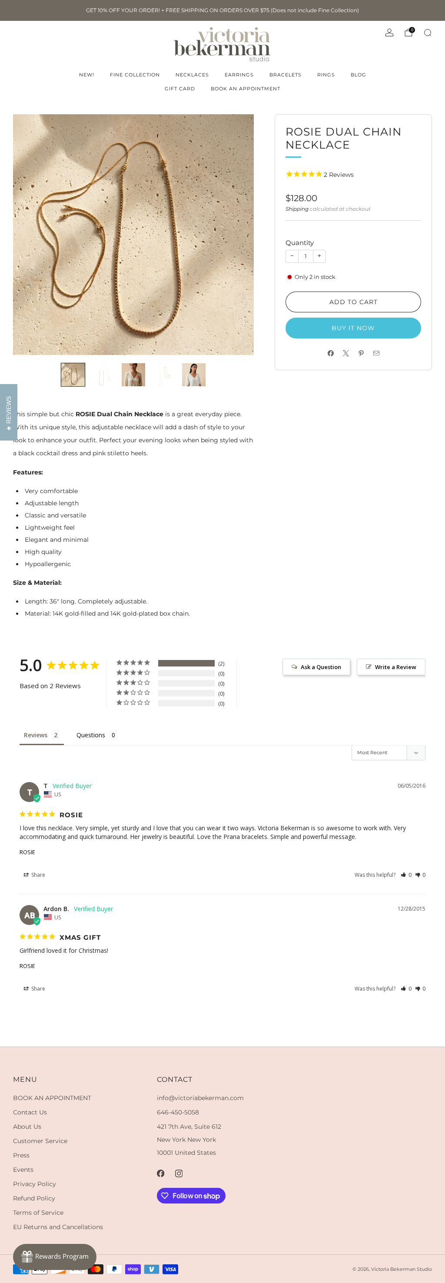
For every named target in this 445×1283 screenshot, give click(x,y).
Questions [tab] (90, 735)
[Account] (389, 32)
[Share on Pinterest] (360, 353)
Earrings (239, 75)
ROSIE (27, 852)
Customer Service (40, 1141)
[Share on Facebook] (330, 353)
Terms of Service (38, 1213)
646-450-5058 (178, 1112)
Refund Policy (34, 1198)
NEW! (86, 75)
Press (21, 1155)
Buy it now (353, 328)
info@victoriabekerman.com (200, 1098)
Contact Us (30, 1112)
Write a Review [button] (395, 667)
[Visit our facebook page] (161, 1173)
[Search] (427, 32)
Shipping (297, 209)
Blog (358, 75)
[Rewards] (54, 1257)
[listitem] (222, 10)
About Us (27, 1126)
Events (23, 1170)
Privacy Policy (34, 1184)
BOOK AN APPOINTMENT (52, 1098)
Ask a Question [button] (321, 667)
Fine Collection (135, 75)
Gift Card (180, 89)
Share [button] (37, 875)
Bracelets (285, 75)
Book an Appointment (245, 89)
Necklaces (192, 75)
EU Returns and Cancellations (58, 1227)
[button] (406, 875)
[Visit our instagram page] (179, 1173)
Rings (326, 75)
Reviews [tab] (35, 735)
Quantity (300, 243)
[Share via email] (376, 353)
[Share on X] (345, 353)
